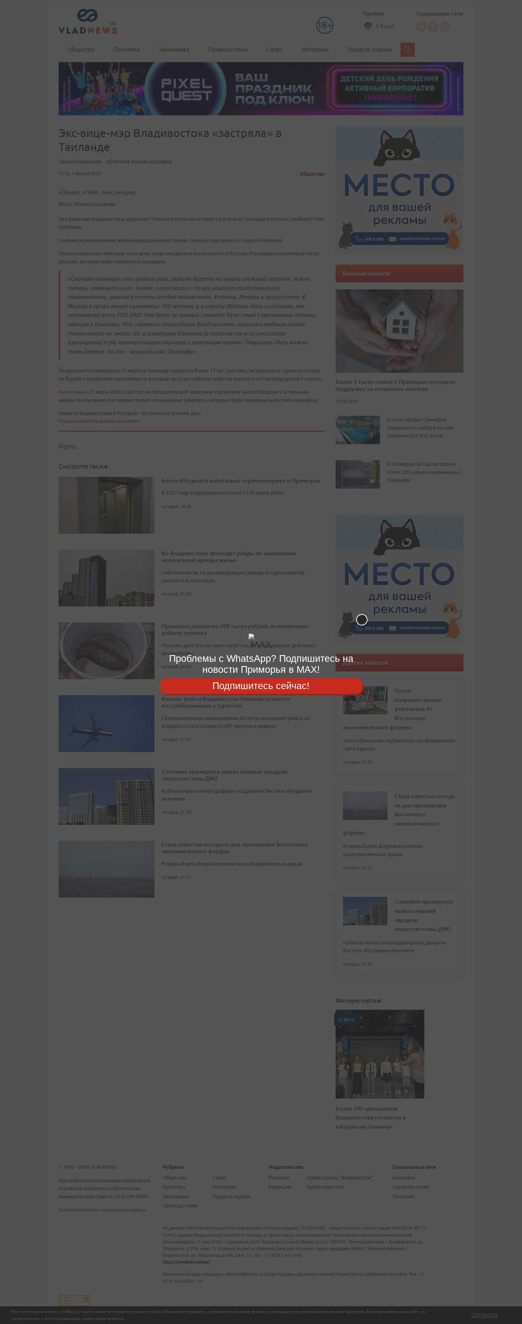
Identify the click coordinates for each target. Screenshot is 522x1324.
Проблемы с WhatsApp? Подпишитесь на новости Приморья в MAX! (261, 664)
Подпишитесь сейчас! (261, 685)
